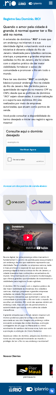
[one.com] (14, 202)
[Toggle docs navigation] (51, 3)
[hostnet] (41, 202)
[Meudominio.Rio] (9, 3)
